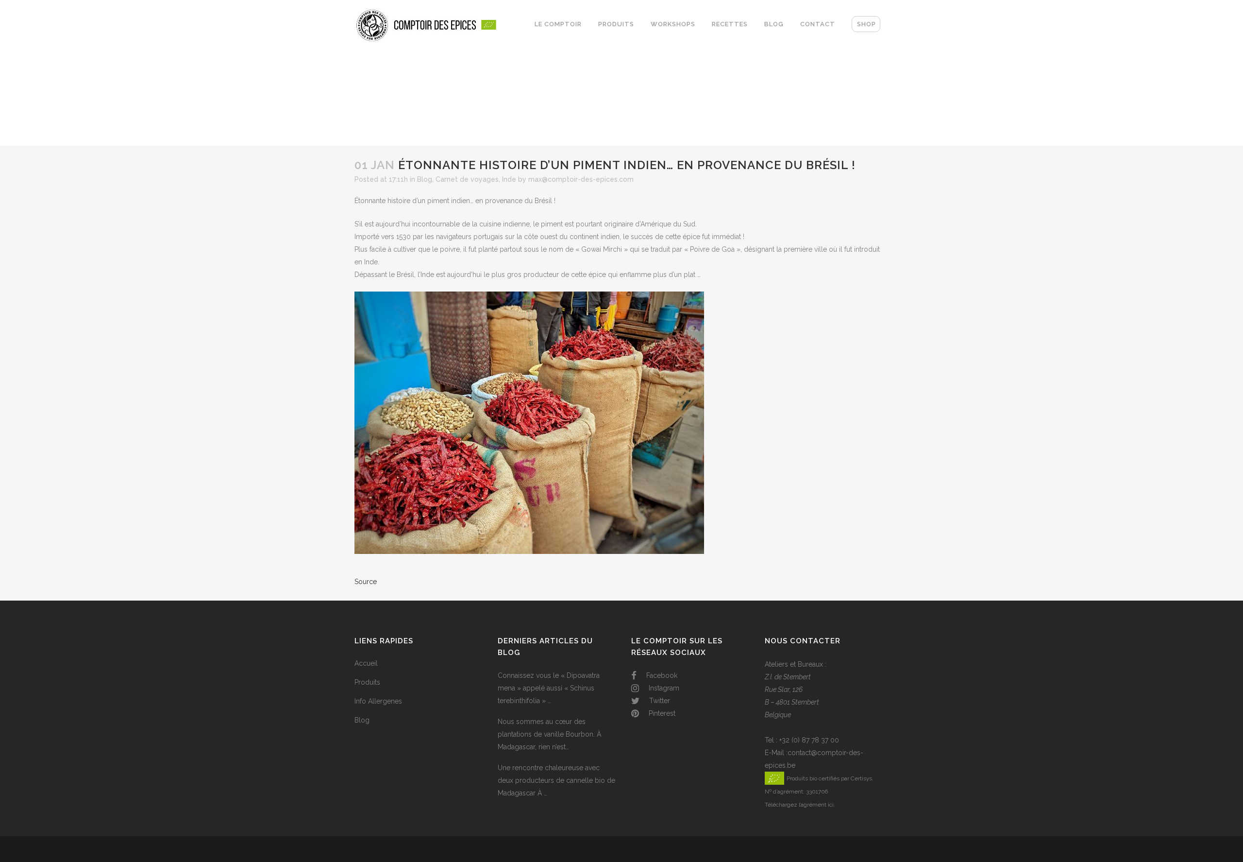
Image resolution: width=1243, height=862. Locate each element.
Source (365, 582)
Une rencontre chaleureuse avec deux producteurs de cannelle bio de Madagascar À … (556, 780)
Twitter (658, 701)
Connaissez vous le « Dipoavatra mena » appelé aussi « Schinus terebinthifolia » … (549, 688)
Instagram (663, 688)
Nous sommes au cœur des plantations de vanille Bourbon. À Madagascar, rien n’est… (549, 734)
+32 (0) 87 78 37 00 (809, 740)
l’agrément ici (816, 804)
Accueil (366, 663)
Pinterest (661, 713)
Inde (509, 179)
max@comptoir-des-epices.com (581, 179)
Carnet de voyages (467, 179)
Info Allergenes (378, 701)
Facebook (660, 675)
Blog (424, 179)
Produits (367, 682)
